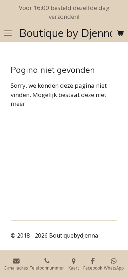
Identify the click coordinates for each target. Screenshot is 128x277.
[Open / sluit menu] (8, 33)
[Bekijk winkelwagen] (120, 33)
